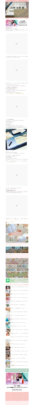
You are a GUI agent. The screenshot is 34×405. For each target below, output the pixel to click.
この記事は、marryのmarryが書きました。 (11, 222)
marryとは (23, 392)
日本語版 (11, 398)
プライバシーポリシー (23, 395)
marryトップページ (11, 392)
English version (22, 398)
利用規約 (11, 395)
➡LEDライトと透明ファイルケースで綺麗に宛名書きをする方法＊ (15, 93)
